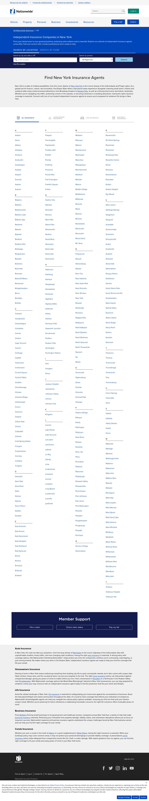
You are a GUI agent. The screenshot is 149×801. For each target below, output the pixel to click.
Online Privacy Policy (57, 785)
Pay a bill (118, 22)
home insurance (99, 676)
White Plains (82, 733)
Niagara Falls (82, 91)
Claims (133, 22)
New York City (76, 86)
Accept (135, 797)
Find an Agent (20, 774)
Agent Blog (59, 774)
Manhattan (77, 653)
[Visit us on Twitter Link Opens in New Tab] (110, 770)
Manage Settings (124, 797)
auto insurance (94, 655)
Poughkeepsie (25, 681)
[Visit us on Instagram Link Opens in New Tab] (117, 770)
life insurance (53, 694)
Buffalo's (23, 715)
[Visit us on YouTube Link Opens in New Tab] (131, 770)
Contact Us (38, 774)
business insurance (22, 717)
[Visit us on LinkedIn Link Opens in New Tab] (124, 770)
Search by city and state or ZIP (24, 56)
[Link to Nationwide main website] (21, 14)
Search (124, 59)
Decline (143, 797)
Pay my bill (120, 628)
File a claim (41, 628)
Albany (51, 733)
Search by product (86, 56)
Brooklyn (96, 679)
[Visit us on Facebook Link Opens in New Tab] (103, 770)
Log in (133, 11)
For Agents (49, 774)
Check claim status (79, 628)
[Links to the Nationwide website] (19, 762)
